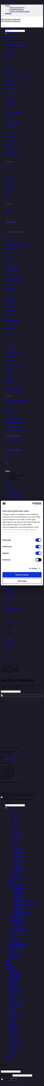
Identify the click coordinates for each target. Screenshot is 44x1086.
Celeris (12, 1008)
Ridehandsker (11, 52)
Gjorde (8, 407)
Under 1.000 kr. (15, 495)
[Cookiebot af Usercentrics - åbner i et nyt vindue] (32, 503)
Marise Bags (13, 1037)
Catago (12, 1002)
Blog (7, 661)
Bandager (9, 248)
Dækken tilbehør (12, 284)
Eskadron (12, 1018)
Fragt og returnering (16, 7)
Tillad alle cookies (22, 575)
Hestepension (10, 659)
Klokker (9, 263)
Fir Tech (12, 1023)
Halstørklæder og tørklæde (16, 44)
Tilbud (7, 471)
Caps (8, 40)
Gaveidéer (9, 489)
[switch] (38, 546)
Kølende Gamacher (13, 266)
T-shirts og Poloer (12, 88)
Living (7, 483)
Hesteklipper (11, 356)
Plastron (9, 144)
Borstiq (12, 996)
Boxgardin (13, 487)
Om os (7, 5)
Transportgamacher (13, 274)
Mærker (8, 982)
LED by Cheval (11, 601)
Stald (7, 485)
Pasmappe (17, 825)
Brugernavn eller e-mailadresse (13, 1069)
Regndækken (11, 299)
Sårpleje (9, 382)
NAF (8, 604)
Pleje (8, 341)
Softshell (9, 190)
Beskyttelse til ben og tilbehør (17, 244)
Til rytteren (9, 28)
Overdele (12, 827)
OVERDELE (10, 65)
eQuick (12, 1012)
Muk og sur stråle (12, 375)
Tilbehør (9, 226)
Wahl (8, 648)
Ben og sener (11, 345)
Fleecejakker (10, 179)
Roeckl (8, 612)
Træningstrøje (11, 91)
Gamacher (10, 259)
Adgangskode (6, 1075)
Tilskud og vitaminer (13, 390)
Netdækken (10, 295)
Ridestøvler (10, 119)
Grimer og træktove (13, 411)
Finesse (12, 1021)
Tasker (8, 59)
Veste (8, 194)
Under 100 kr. (14, 980)
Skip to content (6, 2)
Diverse (9, 255)
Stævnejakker (11, 151)
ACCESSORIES (12, 33)
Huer (8, 48)
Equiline (12, 1014)
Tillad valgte (22, 581)
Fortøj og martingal (13, 403)
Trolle (8, 637)
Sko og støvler (14, 849)
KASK (8, 588)
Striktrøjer (10, 80)
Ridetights (10, 105)
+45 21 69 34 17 (10, 759)
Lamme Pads (11, 328)
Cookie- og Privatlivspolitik (19, 11)
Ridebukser (10, 102)
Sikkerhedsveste (12, 236)
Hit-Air (12, 1027)
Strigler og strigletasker (14, 386)
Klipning (9, 367)
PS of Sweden (14, 1047)
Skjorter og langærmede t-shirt (17, 77)
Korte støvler (11, 115)
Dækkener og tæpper (14, 280)
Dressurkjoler (11, 137)
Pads (8, 331)
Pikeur (11, 1045)
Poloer (16, 872)
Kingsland (13, 1031)
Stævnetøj (13, 858)
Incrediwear (13, 1029)
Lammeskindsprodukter (15, 422)
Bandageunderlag (12, 252)
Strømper (9, 55)
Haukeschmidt (14, 1025)
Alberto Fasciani (15, 988)
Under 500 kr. (14, 497)
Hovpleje (9, 360)
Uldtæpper (10, 314)
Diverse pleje (11, 349)
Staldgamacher (11, 270)
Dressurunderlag (12, 324)
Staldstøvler (10, 127)
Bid (7, 467)
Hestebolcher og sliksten (15, 352)
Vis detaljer (33, 568)
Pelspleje (9, 378)
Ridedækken (10, 303)
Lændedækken (11, 291)
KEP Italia (9, 590)
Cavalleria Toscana (16, 1004)
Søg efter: (8, 803)
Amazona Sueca (15, 990)
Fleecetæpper (11, 288)
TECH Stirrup (11, 641)
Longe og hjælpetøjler (14, 426)
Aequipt (12, 986)
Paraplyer (17, 819)
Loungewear (18, 837)
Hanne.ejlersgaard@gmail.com (16, 757)
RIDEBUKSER (11, 98)
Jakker (11, 843)
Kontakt (8, 13)
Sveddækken (11, 310)
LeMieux (9, 597)
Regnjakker (10, 187)
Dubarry (12, 1010)
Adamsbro (13, 984)
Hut (7, 415)
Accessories (13, 811)
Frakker (9, 183)
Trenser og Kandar (13, 453)
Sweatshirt (10, 84)
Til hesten (9, 239)
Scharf (11, 1053)
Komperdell (10, 593)
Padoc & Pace (14, 1043)
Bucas (11, 998)
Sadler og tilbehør (12, 440)
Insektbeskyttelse (12, 418)
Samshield (10, 622)
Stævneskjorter (12, 155)
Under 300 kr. (14, 499)
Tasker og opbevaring (17, 475)
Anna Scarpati (14, 992)
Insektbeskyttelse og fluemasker (18, 364)
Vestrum (9, 644)
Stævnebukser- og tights (15, 148)
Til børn (12, 491)
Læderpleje (10, 371)
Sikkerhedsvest (15, 876)
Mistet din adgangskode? (10, 1083)
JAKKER (9, 176)
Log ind (14, 1079)
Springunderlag (12, 335)
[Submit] (6, 33)
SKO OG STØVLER (13, 112)
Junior (8, 212)
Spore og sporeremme (14, 123)
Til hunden (10, 169)
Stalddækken (11, 306)
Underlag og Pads (12, 320)
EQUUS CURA (14, 1016)
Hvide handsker (12, 140)
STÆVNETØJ (11, 133)
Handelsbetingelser (16, 9)
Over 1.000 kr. (14, 493)
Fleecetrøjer (10, 73)
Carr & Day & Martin (17, 1000)
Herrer (8, 208)
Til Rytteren (13, 479)
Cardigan (9, 69)
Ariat (11, 994)
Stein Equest (11, 629)
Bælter (8, 37)
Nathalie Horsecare (13, 608)
